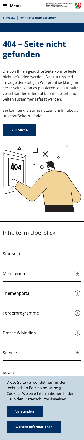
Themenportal (17, 293)
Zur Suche (20, 130)
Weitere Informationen (33, 426)
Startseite (9, 18)
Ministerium (15, 273)
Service (10, 352)
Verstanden (24, 411)
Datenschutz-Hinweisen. (45, 399)
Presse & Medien (19, 333)
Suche (9, 372)
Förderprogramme (21, 313)
